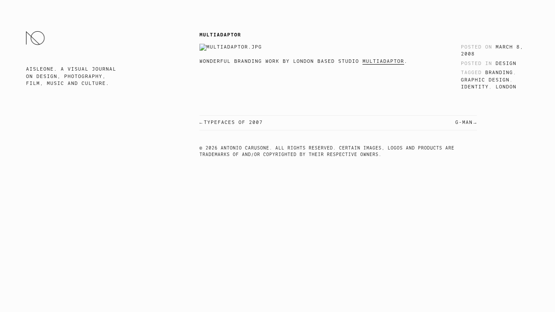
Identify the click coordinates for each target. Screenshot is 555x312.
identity (475, 87)
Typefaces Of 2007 (233, 122)
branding (499, 72)
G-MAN (464, 122)
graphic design (485, 80)
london (506, 87)
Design (506, 63)
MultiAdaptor (383, 61)
